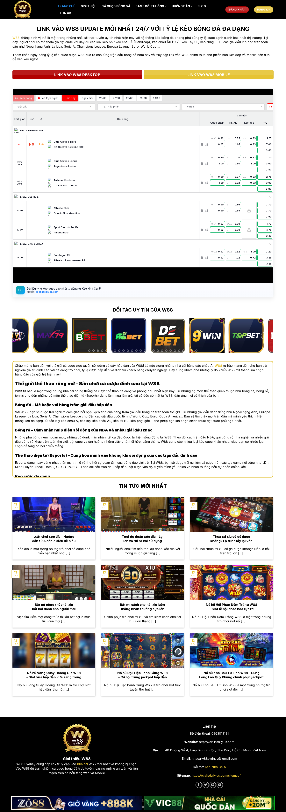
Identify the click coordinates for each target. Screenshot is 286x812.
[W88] (32, 9)
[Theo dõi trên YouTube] (220, 785)
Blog (202, 6)
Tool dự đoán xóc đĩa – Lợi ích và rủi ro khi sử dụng (142, 539)
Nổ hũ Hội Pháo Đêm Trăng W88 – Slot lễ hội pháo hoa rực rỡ (231, 607)
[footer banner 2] (209, 803)
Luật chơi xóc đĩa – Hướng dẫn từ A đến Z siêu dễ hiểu (53, 539)
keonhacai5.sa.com (46, 291)
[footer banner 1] (76, 803)
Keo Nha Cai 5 (215, 767)
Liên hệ (65, 13)
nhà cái (82, 764)
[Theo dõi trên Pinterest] (213, 785)
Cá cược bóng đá (116, 6)
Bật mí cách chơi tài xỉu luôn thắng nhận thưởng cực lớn (142, 607)
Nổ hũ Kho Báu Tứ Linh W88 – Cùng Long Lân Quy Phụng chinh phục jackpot (231, 675)
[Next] (264, 336)
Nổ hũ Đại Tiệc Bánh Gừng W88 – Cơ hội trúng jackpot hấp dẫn (142, 675)
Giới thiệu (89, 6)
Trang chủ (66, 6)
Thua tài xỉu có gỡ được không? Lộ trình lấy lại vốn (231, 539)
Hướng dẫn (181, 6)
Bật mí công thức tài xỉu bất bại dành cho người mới (54, 607)
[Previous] (21, 336)
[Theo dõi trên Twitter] (206, 785)
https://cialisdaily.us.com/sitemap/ (216, 775)
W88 (15, 38)
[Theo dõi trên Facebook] (199, 785)
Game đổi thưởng (149, 6)
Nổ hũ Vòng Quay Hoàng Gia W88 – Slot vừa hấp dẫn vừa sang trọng (53, 675)
